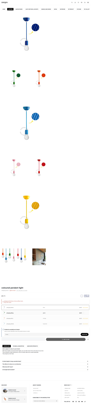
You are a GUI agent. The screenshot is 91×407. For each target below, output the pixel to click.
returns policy (80, 390)
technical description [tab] (18, 346)
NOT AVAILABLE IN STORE (21, 290)
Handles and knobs (46, 9)
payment (66, 390)
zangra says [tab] (7, 346)
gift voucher (67, 397)
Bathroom (62, 9)
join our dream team (37, 390)
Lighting (10, 9)
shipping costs (67, 388)
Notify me (84, 334)
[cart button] (84, 2)
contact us (35, 392)
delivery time (67, 392)
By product (71, 9)
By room (79, 9)
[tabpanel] (45, 359)
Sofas (55, 9)
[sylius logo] (4, 2)
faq (78, 397)
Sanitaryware (19, 9)
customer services (80, 392)
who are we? (35, 388)
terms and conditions (81, 395)
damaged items (68, 395)
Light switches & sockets (32, 9)
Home (4, 9)
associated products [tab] (32, 346)
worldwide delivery (80, 388)
